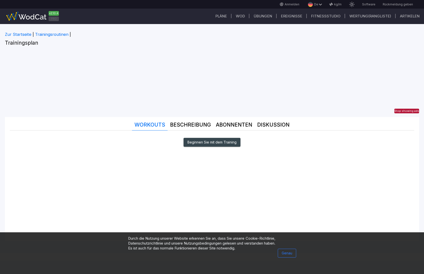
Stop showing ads (406, 111)
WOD (240, 16)
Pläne (221, 16)
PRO (54, 18)
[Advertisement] (212, 82)
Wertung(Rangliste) (370, 16)
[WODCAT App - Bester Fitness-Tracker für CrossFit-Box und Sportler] (34, 16)
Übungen (263, 16)
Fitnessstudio (326, 16)
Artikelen (410, 16)
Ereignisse (291, 16)
